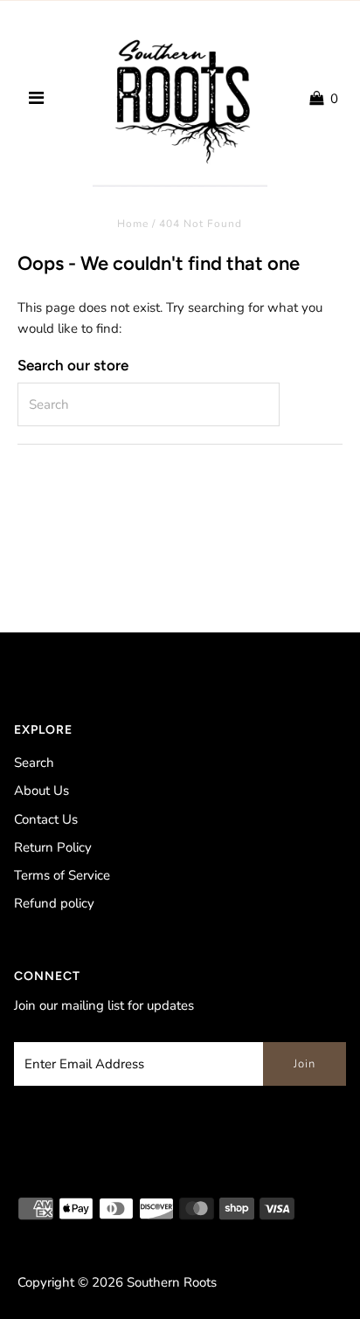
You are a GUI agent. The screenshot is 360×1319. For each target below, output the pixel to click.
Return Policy (53, 847)
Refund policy (54, 903)
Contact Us (46, 819)
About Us (41, 790)
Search (34, 762)
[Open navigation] (36, 99)
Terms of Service (62, 875)
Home (133, 224)
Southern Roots (172, 1282)
